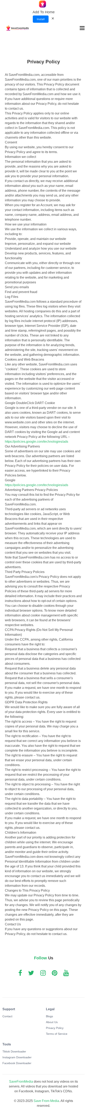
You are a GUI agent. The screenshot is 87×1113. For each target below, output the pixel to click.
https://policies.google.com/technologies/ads (36, 441)
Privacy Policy (55, 1028)
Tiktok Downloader (14, 1051)
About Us (52, 1022)
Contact (7, 1016)
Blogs (49, 1016)
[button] (81, 28)
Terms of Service (56, 1033)
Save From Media (46, 1101)
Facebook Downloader (16, 1063)
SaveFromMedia (21, 1081)
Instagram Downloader (17, 1057)
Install (41, 19)
